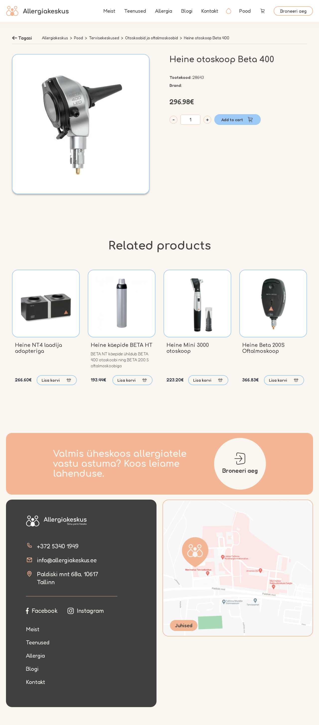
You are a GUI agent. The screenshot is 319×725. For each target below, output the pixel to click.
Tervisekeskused (104, 37)
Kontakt (209, 11)
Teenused (135, 11)
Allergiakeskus (55, 37)
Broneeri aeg (293, 11)
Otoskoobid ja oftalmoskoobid (151, 37)
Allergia (163, 11)
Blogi (186, 11)
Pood (245, 11)
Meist (109, 11)
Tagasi (25, 38)
